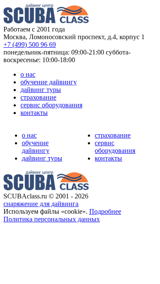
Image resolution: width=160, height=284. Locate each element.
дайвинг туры (40, 89)
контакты (34, 112)
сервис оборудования (51, 105)
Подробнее (105, 211)
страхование (38, 97)
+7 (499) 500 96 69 (29, 44)
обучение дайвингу (48, 82)
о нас (27, 74)
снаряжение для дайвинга (41, 203)
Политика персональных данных (51, 219)
